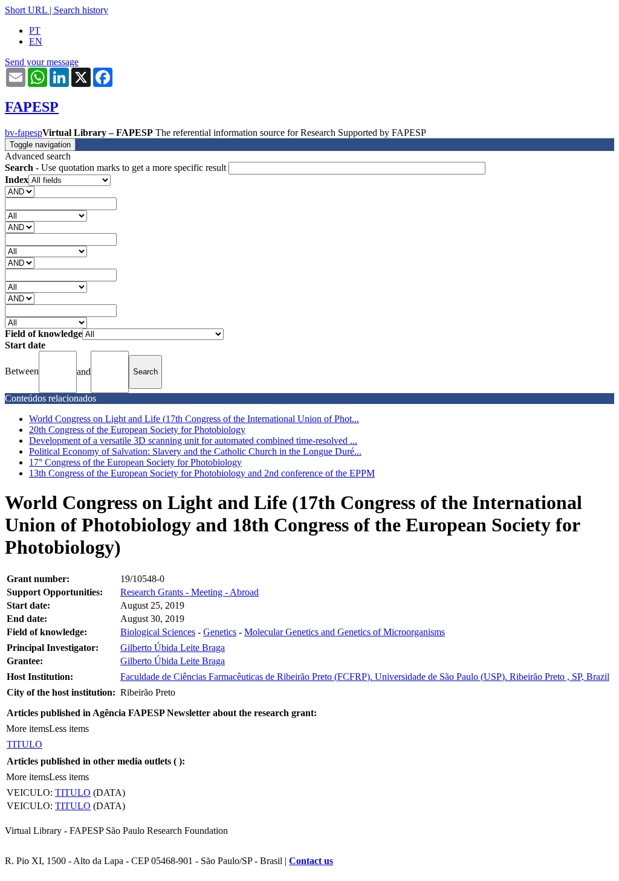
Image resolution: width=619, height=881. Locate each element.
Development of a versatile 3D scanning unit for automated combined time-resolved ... (193, 440)
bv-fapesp (23, 132)
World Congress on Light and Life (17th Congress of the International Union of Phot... (194, 419)
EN (35, 41)
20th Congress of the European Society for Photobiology (137, 429)
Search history (81, 10)
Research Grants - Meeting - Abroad (189, 592)
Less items (69, 728)
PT (35, 30)
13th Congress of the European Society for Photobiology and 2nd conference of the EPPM (202, 473)
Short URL (26, 10)
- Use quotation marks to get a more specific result (116, 167)
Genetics (219, 632)
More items (27, 728)
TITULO (24, 744)
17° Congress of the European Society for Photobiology (135, 462)
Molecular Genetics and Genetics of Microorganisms (344, 632)
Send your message (42, 62)
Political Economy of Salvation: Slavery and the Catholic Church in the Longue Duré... (195, 451)
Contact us (311, 861)
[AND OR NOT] (19, 191)
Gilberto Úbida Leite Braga (172, 647)
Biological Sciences (157, 632)
